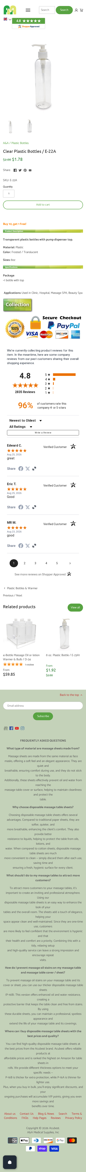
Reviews (56, 1117)
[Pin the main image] (25, 169)
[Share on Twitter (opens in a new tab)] (27, 469)
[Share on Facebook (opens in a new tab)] (20, 469)
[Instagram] (22, 728)
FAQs (25, 1117)
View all (75, 607)
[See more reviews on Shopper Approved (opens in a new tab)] (34, 469)
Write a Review (43, 432)
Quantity (8, 186)
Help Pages (39, 1117)
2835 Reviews (29, 392)
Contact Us (26, 1113)
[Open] (10, 1162)
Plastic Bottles (20, 143)
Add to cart (43, 204)
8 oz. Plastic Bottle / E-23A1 (63, 655)
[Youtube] (17, 728)
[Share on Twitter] (20, 169)
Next (19, 595)
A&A (6, 143)
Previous (8, 595)
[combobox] (47, 10)
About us (9, 1113)
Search (63, 1113)
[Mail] (6, 728)
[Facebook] (11, 728)
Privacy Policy (73, 1117)
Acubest (54, 1128)
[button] (7, 19)
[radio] (62, 374)
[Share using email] (30, 169)
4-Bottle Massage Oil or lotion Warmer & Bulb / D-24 (21, 657)
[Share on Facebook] (15, 169)
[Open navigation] (28, 10)
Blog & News (46, 1113)
